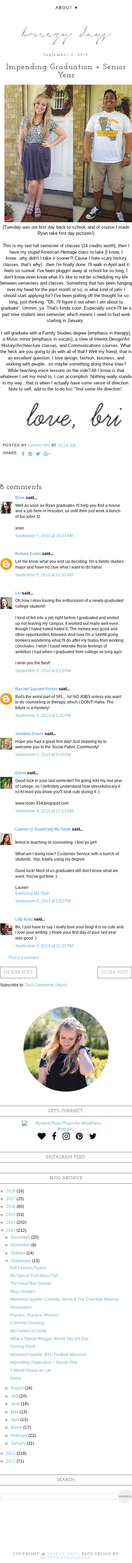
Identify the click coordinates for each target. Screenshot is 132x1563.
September (21, 1260)
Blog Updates (22, 1291)
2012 (11, 1453)
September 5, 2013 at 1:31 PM (43, 715)
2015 (11, 1214)
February (19, 1435)
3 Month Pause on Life (30, 1370)
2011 (11, 1461)
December (21, 1237)
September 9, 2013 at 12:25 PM (44, 946)
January (19, 1443)
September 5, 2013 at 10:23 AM (44, 535)
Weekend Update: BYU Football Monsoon (48, 1354)
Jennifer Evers (29, 733)
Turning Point (22, 1346)
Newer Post (18, 973)
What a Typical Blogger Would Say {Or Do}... (50, 1338)
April (15, 1419)
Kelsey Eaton (28, 553)
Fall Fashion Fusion (28, 1268)
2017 (11, 1198)
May (15, 1412)
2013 (11, 1230)
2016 (11, 1206)
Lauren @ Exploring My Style (43, 829)
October (18, 1253)
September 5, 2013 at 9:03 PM (43, 754)
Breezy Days (63, 1554)
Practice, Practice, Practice (34, 1315)
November (21, 1245)
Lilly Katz (24, 919)
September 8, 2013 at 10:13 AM (44, 811)
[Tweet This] (38, 454)
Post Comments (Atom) (46, 985)
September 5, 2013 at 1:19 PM (43, 670)
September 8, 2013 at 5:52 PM (43, 901)
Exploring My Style (32, 893)
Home (15, 1378)
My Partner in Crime (28, 1331)
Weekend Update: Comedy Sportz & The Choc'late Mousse (64, 1299)
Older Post (114, 973)
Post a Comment (23, 957)
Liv (18, 593)
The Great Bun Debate (30, 1283)
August (18, 1388)
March (17, 1427)
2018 (11, 1191)
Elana (20, 773)
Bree (20, 497)
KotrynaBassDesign (66, 1558)
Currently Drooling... (28, 1323)
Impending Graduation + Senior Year (44, 1362)
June (16, 1403)
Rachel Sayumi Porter (36, 689)
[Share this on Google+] (47, 454)
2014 (11, 1222)
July (15, 1396)
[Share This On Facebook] (23, 454)
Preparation (21, 1307)
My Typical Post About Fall (34, 1275)
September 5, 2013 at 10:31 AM (44, 575)
